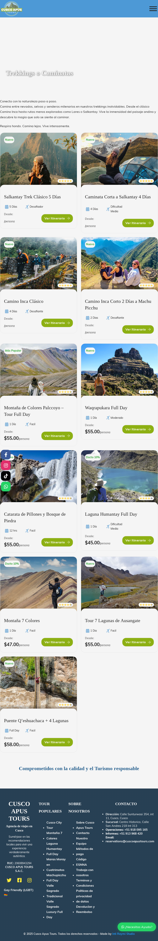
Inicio (9, 80)
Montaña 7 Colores (54, 835)
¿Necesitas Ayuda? (138, 927)
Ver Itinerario (55, 218)
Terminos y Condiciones (85, 882)
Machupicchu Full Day (56, 877)
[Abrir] (153, 8)
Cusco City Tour (54, 825)
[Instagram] (6, 465)
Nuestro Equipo (82, 840)
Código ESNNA (81, 861)
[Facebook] (6, 454)
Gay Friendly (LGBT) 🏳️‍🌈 (19, 892)
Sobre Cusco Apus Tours (85, 825)
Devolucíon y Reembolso (85, 909)
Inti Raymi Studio (123, 934)
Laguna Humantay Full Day (54, 849)
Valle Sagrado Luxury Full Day (54, 909)
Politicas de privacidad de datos (84, 896)
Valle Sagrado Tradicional (54, 891)
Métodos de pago (84, 851)
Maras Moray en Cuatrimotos (56, 864)
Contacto (82, 833)
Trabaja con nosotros (84, 872)
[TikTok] (6, 476)
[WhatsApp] (6, 486)
